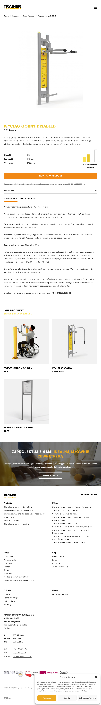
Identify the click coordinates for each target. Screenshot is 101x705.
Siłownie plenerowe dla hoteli (64, 514)
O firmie (7, 594)
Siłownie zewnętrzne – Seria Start (18, 507)
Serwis (6, 570)
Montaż (7, 567)
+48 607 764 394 (20, 649)
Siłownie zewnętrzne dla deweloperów (68, 542)
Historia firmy (9, 601)
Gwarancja (8, 573)
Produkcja (8, 604)
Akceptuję (47, 698)
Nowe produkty (59, 556)
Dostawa (8, 563)
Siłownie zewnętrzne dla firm (64, 523)
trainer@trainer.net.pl (22, 657)
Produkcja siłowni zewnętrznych (17, 577)
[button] (96, 677)
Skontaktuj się (50, 475)
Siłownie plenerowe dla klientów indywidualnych (72, 527)
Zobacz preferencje (87, 698)
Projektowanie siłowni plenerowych (19, 580)
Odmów (67, 698)
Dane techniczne (28, 199)
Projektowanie (10, 560)
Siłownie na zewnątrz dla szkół (65, 510)
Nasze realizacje (11, 598)
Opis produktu (10, 199)
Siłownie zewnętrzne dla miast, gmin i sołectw (72, 507)
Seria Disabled (28, 16)
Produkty (15, 16)
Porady (55, 560)
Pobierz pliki (9, 191)
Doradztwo (8, 556)
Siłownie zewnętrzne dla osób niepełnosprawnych (25, 514)
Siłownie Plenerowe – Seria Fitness (18, 510)
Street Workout (10, 517)
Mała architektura (11, 521)
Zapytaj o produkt (50, 175)
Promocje (56, 563)
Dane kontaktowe (60, 594)
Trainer (6, 16)
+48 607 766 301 (19, 653)
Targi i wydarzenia (60, 567)
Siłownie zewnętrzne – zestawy (17, 524)
